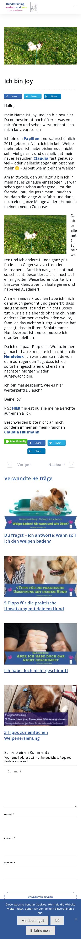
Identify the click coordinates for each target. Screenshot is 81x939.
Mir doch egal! (33, 920)
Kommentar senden (40, 897)
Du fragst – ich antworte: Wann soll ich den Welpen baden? (40, 538)
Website (9, 862)
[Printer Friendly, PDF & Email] (15, 441)
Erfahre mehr (40, 930)
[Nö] (76, 919)
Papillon (31, 138)
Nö (57, 920)
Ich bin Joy (18, 81)
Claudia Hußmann (21, 432)
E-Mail (9, 838)
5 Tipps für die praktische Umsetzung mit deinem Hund (34, 606)
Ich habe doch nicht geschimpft (36, 670)
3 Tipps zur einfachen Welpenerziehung (26, 735)
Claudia (41, 158)
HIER (16, 408)
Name (9, 814)
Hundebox (14, 356)
